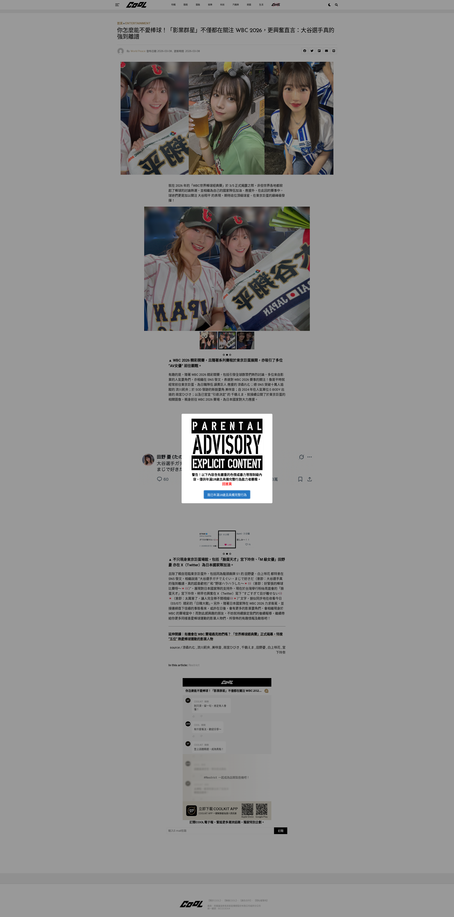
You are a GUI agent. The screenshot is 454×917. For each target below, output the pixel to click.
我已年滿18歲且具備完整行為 (227, 495)
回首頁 (227, 484)
